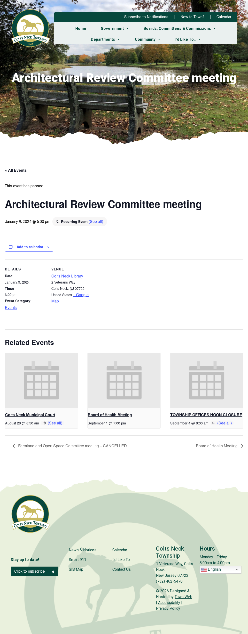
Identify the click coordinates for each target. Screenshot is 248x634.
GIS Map (76, 569)
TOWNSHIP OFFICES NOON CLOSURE (206, 414)
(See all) (96, 221)
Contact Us (121, 569)
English (214, 569)
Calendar (224, 17)
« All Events (16, 170)
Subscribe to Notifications (146, 17)
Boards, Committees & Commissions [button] (177, 28)
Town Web (183, 596)
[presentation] (41, 380)
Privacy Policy (168, 608)
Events (11, 307)
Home (80, 28)
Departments (103, 39)
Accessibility (169, 602)
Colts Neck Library (67, 276)
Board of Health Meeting (110, 414)
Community (145, 39)
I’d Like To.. (185, 39)
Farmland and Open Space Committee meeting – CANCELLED (72, 445)
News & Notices (82, 550)
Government (112, 28)
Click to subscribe (30, 571)
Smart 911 (77, 559)
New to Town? (192, 17)
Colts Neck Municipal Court (30, 414)
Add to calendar (30, 246)
